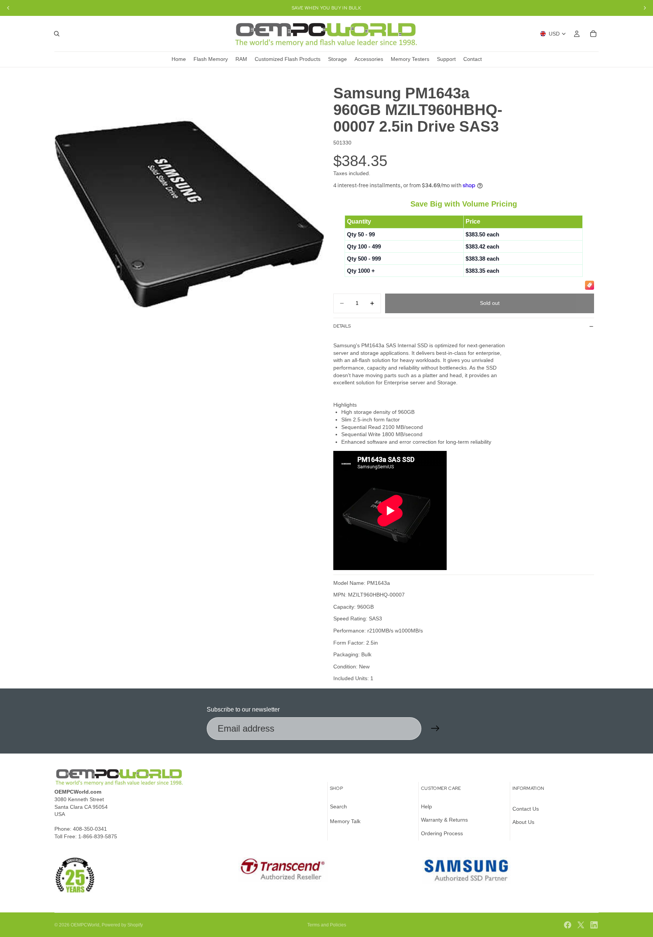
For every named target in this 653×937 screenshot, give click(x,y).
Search (338, 806)
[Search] (56, 33)
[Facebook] (567, 924)
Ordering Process (442, 833)
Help (426, 806)
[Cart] (593, 33)
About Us (523, 822)
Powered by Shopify (122, 925)
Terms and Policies (326, 925)
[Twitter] (580, 924)
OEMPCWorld (85, 925)
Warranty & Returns (444, 820)
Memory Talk (345, 822)
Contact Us (525, 809)
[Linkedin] (594, 924)
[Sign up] (435, 729)
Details (342, 326)
